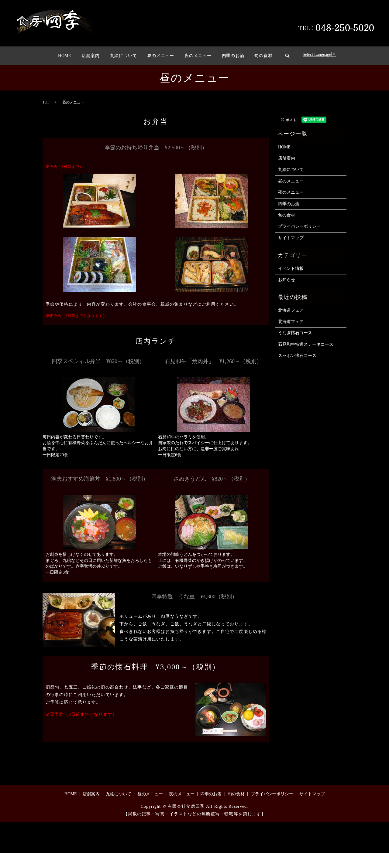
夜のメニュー (198, 55)
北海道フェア (291, 310)
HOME (64, 55)
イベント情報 (291, 268)
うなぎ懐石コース (295, 333)
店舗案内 (91, 55)
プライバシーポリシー (299, 226)
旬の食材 (263, 55)
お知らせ (286, 279)
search (287, 55)
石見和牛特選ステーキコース (305, 344)
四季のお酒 (233, 55)
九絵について (123, 55)
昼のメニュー (160, 55)
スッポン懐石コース (297, 355)
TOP (46, 102)
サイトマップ (291, 238)
